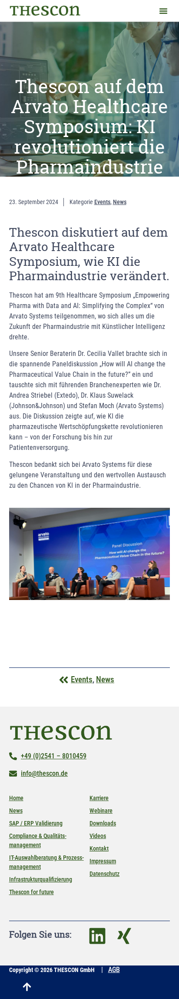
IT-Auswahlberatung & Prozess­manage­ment (46, 862)
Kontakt (99, 848)
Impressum (103, 861)
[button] (163, 10)
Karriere (99, 798)
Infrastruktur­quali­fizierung (40, 879)
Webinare (101, 810)
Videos (98, 835)
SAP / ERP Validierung (36, 823)
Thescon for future (31, 891)
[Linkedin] (97, 936)
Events (102, 201)
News (119, 201)
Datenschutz (104, 873)
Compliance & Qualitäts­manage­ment (37, 840)
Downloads (103, 823)
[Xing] (124, 936)
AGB (114, 969)
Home (16, 798)
